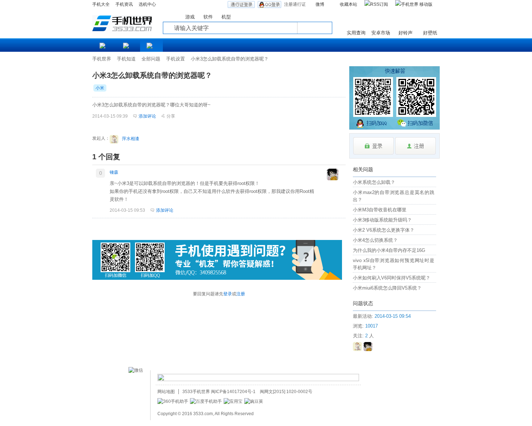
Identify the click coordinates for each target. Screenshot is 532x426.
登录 (227, 293)
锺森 (114, 172)
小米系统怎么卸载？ (374, 182)
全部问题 (151, 59)
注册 (240, 293)
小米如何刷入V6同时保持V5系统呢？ (391, 278)
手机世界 (101, 59)
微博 (320, 4)
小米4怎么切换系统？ (375, 240)
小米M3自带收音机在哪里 (379, 209)
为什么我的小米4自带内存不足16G (389, 250)
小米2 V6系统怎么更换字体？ (383, 230)
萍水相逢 (130, 138)
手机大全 (101, 4)
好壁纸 (430, 32)
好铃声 (405, 32)
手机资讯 (124, 4)
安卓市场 (380, 32)
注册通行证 (295, 4)
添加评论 (164, 210)
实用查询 (356, 32)
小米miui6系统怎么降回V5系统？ (387, 288)
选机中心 (147, 4)
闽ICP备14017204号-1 (233, 391)
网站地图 (166, 391)
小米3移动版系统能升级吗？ (382, 220)
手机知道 (126, 59)
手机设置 (175, 59)
